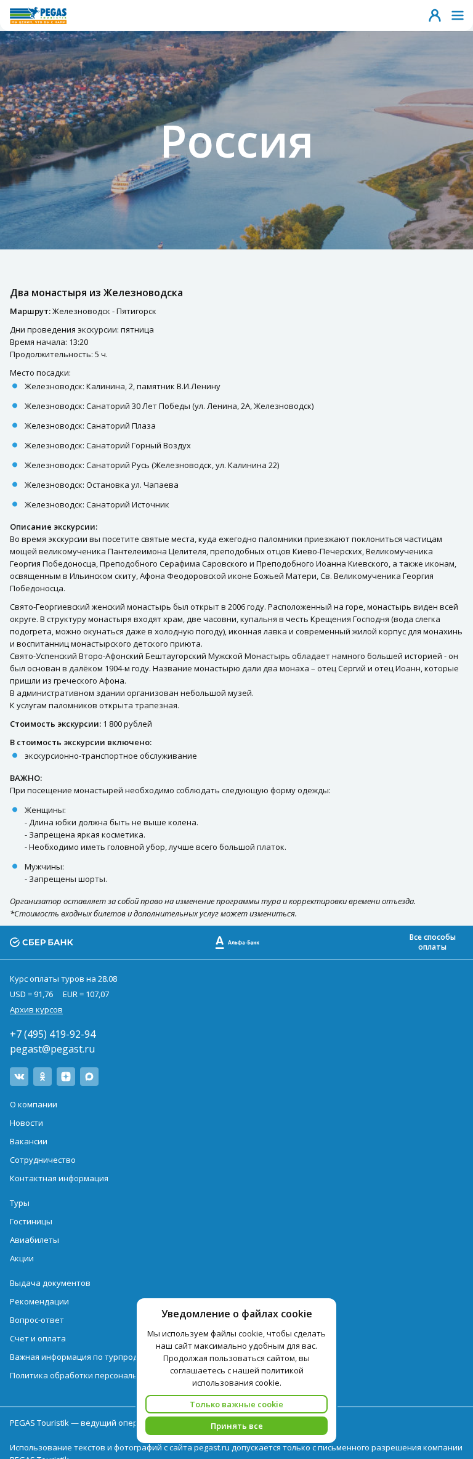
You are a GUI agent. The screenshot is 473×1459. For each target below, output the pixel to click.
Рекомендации (39, 1301)
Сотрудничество (43, 1159)
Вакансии (28, 1141)
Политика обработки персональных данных (97, 1375)
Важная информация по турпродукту (82, 1356)
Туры (20, 1202)
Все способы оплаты (433, 942)
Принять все (237, 1425)
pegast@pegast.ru (52, 1049)
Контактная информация (59, 1178)
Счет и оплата (38, 1338)
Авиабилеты (34, 1239)
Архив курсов (36, 1009)
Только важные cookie (236, 1404)
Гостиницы (31, 1221)
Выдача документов (50, 1282)
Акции (22, 1258)
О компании (33, 1104)
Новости (26, 1122)
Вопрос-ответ (37, 1319)
